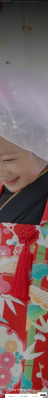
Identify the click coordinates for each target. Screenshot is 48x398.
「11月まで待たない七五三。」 (24, 390)
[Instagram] (45, 3)
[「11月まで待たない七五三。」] (24, 199)
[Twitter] (46, 3)
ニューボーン (36, 395)
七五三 (24, 387)
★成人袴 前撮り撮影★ (24, 396)
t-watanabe (22, 392)
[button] (42, 3)
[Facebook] (44, 3)
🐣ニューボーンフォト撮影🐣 (36, 397)
